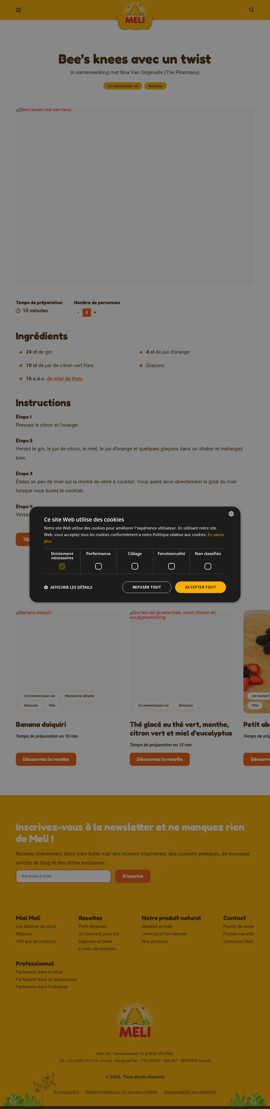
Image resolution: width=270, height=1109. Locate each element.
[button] (68, 587)
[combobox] (231, 513)
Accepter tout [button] (200, 587)
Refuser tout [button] (147, 587)
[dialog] (135, 554)
